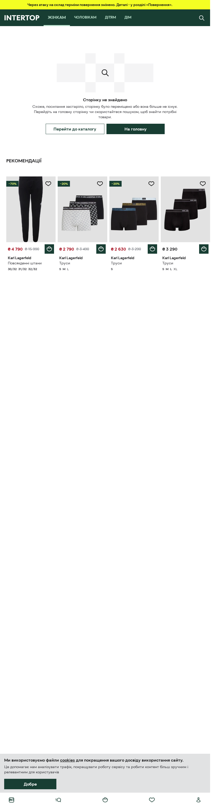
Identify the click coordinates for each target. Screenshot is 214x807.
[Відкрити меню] (58, 800)
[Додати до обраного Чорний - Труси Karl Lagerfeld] (151, 184)
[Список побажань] (152, 800)
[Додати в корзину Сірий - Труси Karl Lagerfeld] (101, 249)
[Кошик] (105, 800)
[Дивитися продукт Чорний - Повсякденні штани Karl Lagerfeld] (31, 209)
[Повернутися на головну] (21, 17)
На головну (135, 129)
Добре (30, 784)
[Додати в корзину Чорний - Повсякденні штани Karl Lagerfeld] (49, 249)
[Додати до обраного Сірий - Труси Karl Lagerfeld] (100, 184)
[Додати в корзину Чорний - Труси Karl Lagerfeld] (152, 249)
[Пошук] (202, 18)
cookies (67, 760)
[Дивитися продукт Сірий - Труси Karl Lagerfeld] (82, 209)
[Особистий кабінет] (198, 800)
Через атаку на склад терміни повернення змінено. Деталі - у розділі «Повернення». (100, 5)
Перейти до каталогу (75, 129)
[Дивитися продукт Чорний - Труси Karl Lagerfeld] (134, 209)
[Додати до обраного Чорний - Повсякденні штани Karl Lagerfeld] (48, 184)
